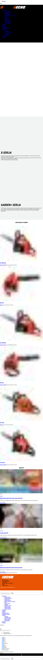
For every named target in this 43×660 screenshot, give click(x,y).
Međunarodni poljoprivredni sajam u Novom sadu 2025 (11, 567)
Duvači (5, 16)
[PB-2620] (21, 380)
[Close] (21, 628)
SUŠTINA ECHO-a (7, 31)
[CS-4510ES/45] (21, 340)
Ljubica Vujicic (3, 344)
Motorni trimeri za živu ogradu (9, 15)
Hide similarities (6, 632)
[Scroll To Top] (21, 629)
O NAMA (3, 29)
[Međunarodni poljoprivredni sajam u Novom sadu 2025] (21, 563)
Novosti (1, 496)
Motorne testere (7, 11)
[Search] (12, 593)
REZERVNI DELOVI (5, 27)
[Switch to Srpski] (21, 654)
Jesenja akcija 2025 (4, 533)
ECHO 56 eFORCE (7, 22)
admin (1, 424)
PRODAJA (4, 25)
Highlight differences (7, 633)
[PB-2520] (21, 300)
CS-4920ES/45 (3, 263)
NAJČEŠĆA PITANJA (6, 28)
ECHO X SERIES (7, 33)
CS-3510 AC (2, 462)
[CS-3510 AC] (18, 460)
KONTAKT (4, 37)
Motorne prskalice (7, 14)
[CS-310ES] (21, 420)
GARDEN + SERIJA (7, 19)
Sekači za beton (7, 17)
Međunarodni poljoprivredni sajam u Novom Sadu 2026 (11, 498)
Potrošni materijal (7, 23)
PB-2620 (2, 382)
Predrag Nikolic (3, 384)
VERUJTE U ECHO (7, 32)
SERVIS (3, 26)
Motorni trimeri (7, 13)
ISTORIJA (6, 30)
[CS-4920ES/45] (18, 260)
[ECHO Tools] (13, 8)
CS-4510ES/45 (3, 342)
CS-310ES (2, 422)
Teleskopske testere (8, 12)
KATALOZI (4, 24)
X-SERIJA (6, 18)
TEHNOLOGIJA (7, 34)
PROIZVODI (4, 10)
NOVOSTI (4, 35)
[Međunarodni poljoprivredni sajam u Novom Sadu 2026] (21, 493)
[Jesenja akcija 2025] (21, 528)
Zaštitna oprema (7, 21)
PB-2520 (2, 302)
